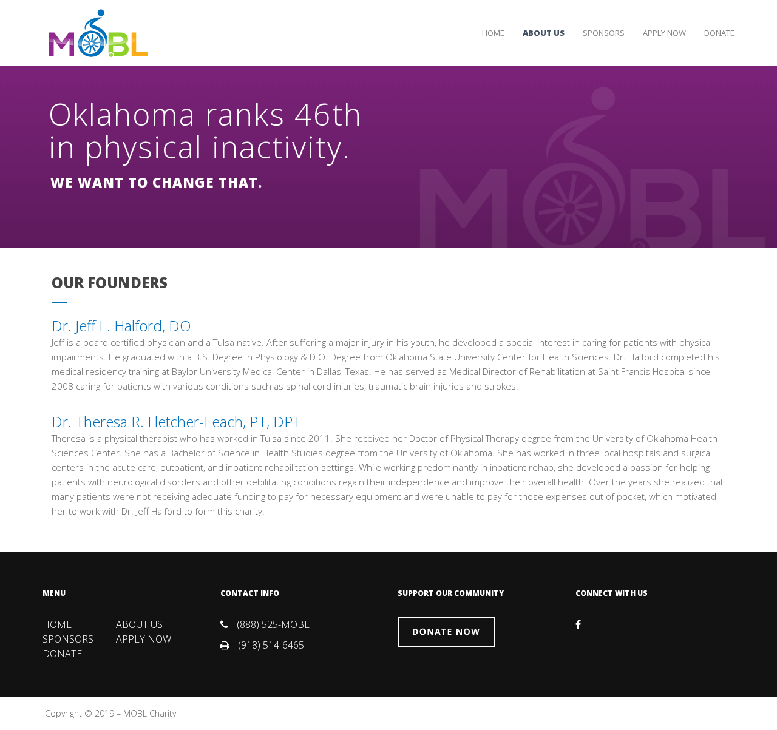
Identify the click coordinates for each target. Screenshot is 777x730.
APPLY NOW (664, 32)
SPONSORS (604, 32)
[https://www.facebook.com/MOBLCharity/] (578, 624)
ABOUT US (544, 32)
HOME (493, 32)
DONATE (719, 32)
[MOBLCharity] (99, 32)
